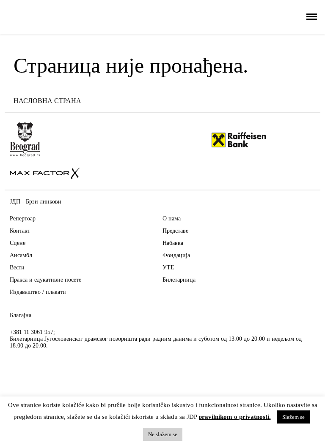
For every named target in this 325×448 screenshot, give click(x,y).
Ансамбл (21, 255)
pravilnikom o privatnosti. (234, 417)
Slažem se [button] (293, 417)
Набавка (172, 243)
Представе (175, 231)
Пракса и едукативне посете (45, 280)
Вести (17, 267)
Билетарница (179, 280)
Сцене (17, 243)
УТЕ (168, 267)
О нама (171, 218)
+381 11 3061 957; (32, 332)
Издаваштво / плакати (38, 292)
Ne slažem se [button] (162, 434)
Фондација (176, 255)
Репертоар (23, 218)
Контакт (20, 231)
